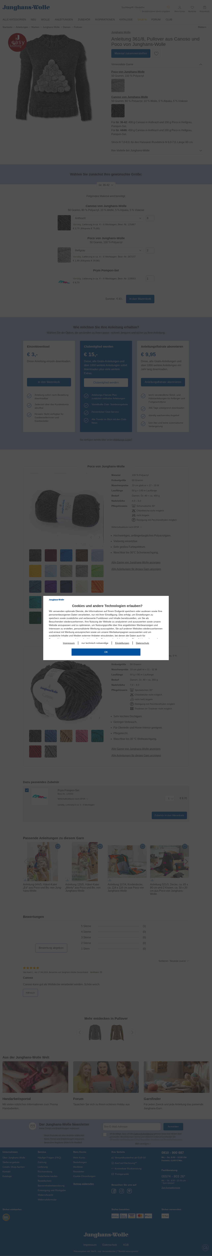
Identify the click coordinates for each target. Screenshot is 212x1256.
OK (106, 652)
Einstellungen (122, 643)
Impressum (69, 643)
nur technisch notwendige (94, 643)
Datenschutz (142, 643)
